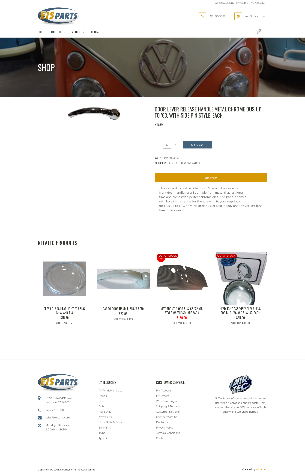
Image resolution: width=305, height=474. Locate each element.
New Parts (105, 417)
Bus (170, 163)
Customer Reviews (168, 411)
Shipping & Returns (168, 406)
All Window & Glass (110, 390)
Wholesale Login (224, 2)
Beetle (103, 395)
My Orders (242, 2)
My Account (258, 2)
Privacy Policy (164, 427)
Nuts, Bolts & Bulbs (110, 422)
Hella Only (105, 411)
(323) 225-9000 (55, 410)
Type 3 (103, 438)
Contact (161, 438)
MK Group (261, 469)
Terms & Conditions (168, 433)
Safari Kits (105, 427)
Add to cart (198, 144)
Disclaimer (162, 422)
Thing (102, 433)
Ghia (101, 406)
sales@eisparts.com (58, 417)
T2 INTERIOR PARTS (187, 163)
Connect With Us (166, 417)
